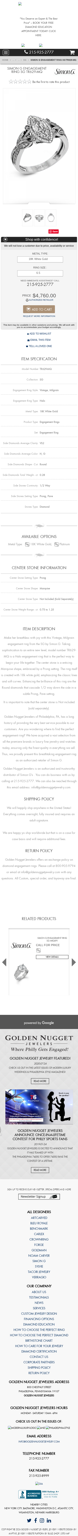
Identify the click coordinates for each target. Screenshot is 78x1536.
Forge (39, 1245)
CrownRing (39, 1239)
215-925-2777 (41, 52)
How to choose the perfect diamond (39, 1335)
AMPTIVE (13, 1533)
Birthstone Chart (39, 1341)
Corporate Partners (39, 1362)
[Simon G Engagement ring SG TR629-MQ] (39, 146)
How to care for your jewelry (39, 1346)
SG (25, 60)
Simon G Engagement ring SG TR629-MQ (53, 60)
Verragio (39, 1277)
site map (65, 1533)
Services (39, 1308)
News (39, 1303)
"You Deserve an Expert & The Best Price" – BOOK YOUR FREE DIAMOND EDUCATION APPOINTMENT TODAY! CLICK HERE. (38, 27)
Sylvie (39, 1266)
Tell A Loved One (40, 346)
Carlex (39, 1234)
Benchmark (39, 1229)
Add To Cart (42, 310)
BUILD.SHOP (53, 1533)
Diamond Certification (39, 1351)
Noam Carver (39, 1256)
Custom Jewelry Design (39, 1314)
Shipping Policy (39, 1368)
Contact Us (39, 1357)
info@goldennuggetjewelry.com (39, 1441)
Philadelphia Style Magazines (47, 1072)
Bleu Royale (39, 1223)
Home (5, 60)
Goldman (39, 1250)
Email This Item (40, 339)
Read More (40, 1081)
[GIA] (39, 1483)
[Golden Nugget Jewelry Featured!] (39, 1043)
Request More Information (39, 316)
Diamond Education (39, 1324)
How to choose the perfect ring (39, 1330)
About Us (39, 1292)
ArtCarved (39, 1218)
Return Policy (39, 1373)
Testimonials (39, 1297)
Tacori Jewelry (39, 1272)
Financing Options (39, 1319)
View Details (52, 957)
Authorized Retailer (40, 300)
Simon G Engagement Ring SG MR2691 (52, 939)
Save (55, 231)
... (13, 60)
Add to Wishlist (40, 333)
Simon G (39, 1261)
